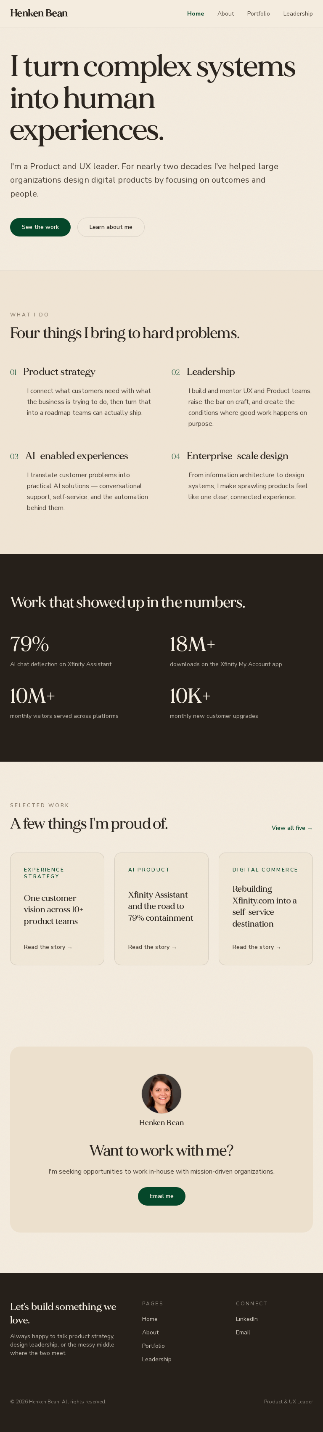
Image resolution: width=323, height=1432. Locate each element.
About (225, 14)
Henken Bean (38, 13)
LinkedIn (247, 1319)
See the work (40, 227)
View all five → (292, 828)
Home (195, 14)
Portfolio (258, 14)
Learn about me (111, 227)
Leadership (298, 14)
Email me (162, 1196)
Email (243, 1332)
